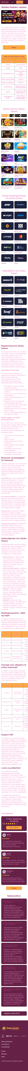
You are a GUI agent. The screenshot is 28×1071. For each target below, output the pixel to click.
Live (10, 115)
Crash (16, 115)
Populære (3, 115)
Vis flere (14, 888)
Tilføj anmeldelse (14, 827)
